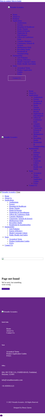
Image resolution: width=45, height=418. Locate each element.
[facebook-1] (1, 249)
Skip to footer (16, 1)
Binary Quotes (27, 408)
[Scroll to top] (1, 416)
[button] (25, 87)
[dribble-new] (6, 249)
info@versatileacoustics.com (12, 380)
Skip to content (5, 1)
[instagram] (9, 249)
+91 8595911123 (8, 386)
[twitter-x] (4, 249)
